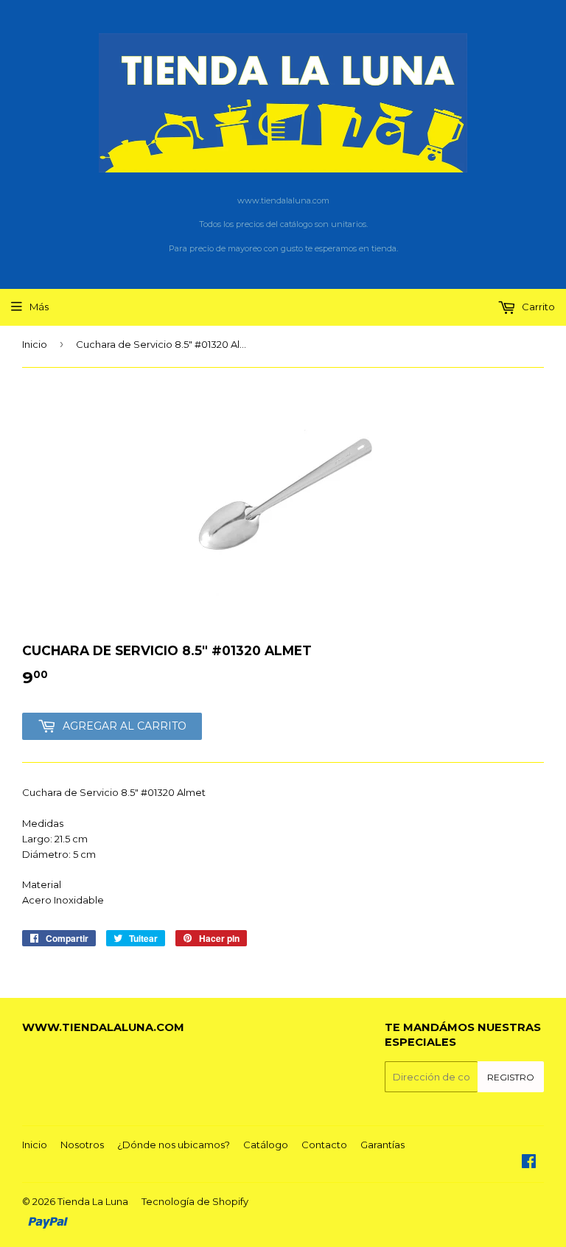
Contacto (324, 1144)
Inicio (34, 344)
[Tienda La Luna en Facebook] (529, 1163)
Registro (510, 1077)
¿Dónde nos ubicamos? (173, 1144)
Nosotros (82, 1144)
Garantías (382, 1144)
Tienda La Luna (92, 1201)
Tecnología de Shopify (195, 1201)
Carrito (537, 306)
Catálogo (265, 1144)
